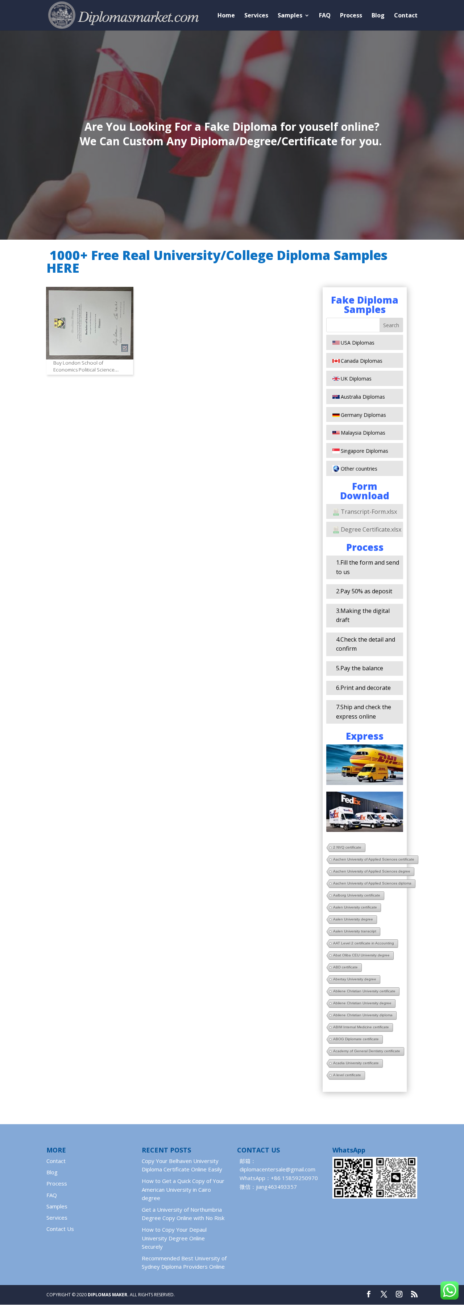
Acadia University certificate (356, 1063)
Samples (290, 16)
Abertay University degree (354, 979)
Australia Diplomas (363, 396)
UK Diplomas (356, 378)
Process (351, 16)
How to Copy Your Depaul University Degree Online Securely (174, 1238)
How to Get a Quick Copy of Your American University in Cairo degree (183, 1189)
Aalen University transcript (354, 931)
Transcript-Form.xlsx (369, 512)
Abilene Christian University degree (362, 1003)
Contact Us (60, 1228)
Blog (378, 16)
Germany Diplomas (363, 414)
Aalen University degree (353, 919)
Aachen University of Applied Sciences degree (371, 871)
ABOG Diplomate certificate (356, 1039)
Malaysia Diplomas (363, 432)
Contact (406, 16)
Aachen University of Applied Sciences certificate (373, 859)
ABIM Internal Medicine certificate (361, 1027)
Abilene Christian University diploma (363, 1015)
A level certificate (347, 1075)
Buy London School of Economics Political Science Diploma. (84, 369)
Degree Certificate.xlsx (371, 529)
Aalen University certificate (355, 907)
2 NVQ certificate (347, 847)
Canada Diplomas (361, 360)
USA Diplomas (357, 342)
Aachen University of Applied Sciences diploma (372, 883)
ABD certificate (345, 967)
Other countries (359, 468)
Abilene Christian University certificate (364, 991)
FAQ (325, 16)
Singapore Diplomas (364, 450)
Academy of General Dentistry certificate (366, 1051)
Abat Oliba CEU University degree (361, 955)
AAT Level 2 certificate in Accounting (363, 943)
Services (256, 16)
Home (226, 16)
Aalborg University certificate (356, 895)
